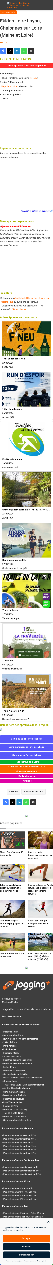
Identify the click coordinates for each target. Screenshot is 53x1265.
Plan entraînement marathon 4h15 (19, 1139)
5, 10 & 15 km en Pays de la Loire (26, 739)
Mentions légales (10, 1002)
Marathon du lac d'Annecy (15, 1109)
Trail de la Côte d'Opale (14, 1113)
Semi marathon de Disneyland (17, 1120)
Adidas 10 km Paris (12, 1056)
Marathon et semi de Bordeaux (17, 1063)
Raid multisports (26, 776)
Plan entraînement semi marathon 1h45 (22, 1171)
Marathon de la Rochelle (14, 1095)
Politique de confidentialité (35, 1261)
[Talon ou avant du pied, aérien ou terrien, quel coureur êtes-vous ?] (12, 873)
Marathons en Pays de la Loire (26, 755)
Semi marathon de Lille (14, 1092)
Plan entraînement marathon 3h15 (19, 1153)
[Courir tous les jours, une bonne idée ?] (12, 942)
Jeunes (22, 309)
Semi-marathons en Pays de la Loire (26, 747)
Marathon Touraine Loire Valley (17, 1060)
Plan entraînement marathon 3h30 (19, 1149)
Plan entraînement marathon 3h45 (19, 1146)
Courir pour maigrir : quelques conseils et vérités (38, 924)
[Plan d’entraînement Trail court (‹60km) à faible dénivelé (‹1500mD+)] (40, 942)
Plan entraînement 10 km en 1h (18, 1188)
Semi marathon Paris (13, 1035)
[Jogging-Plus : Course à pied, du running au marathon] (19, 5)
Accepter (26, 1238)
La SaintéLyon (9, 1067)
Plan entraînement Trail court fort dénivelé (23, 1217)
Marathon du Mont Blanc (14, 1116)
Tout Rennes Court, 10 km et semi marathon (23, 1085)
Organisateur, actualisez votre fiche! (35, 211)
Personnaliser (26, 1254)
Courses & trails (8, 12)
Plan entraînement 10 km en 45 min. (20, 1195)
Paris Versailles (10, 1046)
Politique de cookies (14, 1261)
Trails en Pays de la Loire (26, 762)
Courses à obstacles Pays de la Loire (26, 766)
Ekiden (14, 309)
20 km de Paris (10, 1042)
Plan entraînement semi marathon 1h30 (22, 1174)
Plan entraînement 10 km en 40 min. (20, 1199)
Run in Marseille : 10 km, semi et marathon (23, 1077)
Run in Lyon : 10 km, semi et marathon (20, 1039)
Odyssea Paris (10, 1081)
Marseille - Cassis (11, 1053)
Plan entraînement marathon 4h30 (19, 1135)
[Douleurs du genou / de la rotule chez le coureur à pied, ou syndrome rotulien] (40, 873)
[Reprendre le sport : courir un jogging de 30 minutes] (12, 909)
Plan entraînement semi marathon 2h (20, 1167)
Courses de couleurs (26, 771)
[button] (48, 1221)
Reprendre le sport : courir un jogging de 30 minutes (11, 924)
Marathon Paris (10, 1032)
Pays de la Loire (9, 86)
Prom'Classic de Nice (13, 1102)
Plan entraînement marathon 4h (18, 1142)
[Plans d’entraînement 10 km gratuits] (12, 840)
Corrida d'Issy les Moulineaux (16, 1088)
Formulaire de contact (12, 1016)
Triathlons (26, 781)
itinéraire (33, 78)
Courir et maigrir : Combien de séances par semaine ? (40, 855)
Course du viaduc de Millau (15, 1074)
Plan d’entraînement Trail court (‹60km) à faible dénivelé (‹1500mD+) (40, 956)
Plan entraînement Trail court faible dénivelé (23, 1213)
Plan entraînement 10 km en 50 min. (20, 1192)
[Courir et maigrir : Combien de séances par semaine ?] (40, 840)
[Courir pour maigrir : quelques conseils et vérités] (40, 909)
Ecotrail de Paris (10, 1106)
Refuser (26, 1246)
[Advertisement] (26, 122)
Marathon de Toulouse (13, 1099)
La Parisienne (9, 1049)
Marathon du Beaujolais (14, 1070)
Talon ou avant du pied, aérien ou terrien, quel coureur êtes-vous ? (11, 888)
